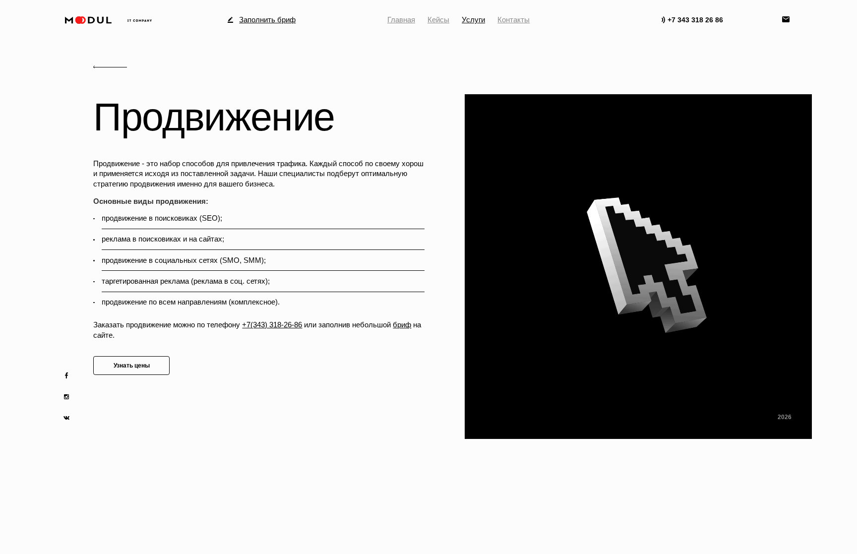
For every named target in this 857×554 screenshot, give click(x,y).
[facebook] (66, 375)
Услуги (473, 20)
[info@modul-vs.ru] (787, 20)
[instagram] (66, 397)
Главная (401, 20)
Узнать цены (132, 365)
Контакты (513, 20)
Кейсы (438, 20)
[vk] (66, 418)
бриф (402, 324)
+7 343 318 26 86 (695, 20)
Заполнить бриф (267, 20)
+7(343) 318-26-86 (272, 324)
